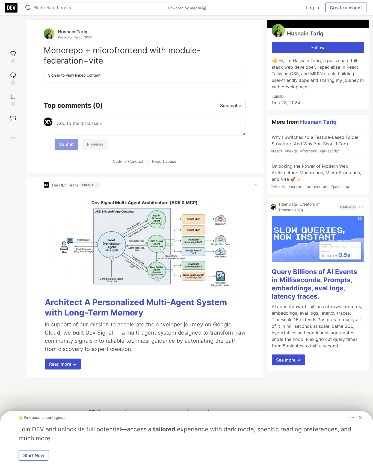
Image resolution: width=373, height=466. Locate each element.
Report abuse (164, 161)
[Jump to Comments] (13, 77)
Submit (66, 144)
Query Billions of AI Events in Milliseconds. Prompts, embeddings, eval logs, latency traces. (314, 284)
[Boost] (13, 118)
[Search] (28, 8)
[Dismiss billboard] (360, 417)
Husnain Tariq (72, 31)
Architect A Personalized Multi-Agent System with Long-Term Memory (136, 307)
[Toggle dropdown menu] (255, 185)
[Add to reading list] (13, 99)
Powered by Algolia (185, 8)
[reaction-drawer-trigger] (13, 56)
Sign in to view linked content (74, 75)
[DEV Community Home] (11, 7)
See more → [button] (288, 360)
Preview (95, 144)
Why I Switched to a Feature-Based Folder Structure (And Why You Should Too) (315, 143)
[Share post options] (13, 138)
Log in (312, 7)
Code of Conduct (128, 161)
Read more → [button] (62, 364)
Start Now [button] (33, 455)
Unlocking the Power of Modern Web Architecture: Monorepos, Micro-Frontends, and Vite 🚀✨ (316, 176)
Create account (346, 7)
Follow (318, 47)
